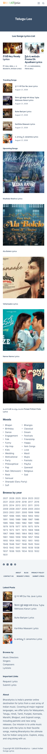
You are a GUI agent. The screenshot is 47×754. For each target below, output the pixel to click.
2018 (24, 502)
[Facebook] (4, 564)
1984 (11, 523)
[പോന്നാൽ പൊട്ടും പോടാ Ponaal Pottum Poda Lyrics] (23, 382)
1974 (36, 526)
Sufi (7, 485)
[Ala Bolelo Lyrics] (23, 225)
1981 (30, 523)
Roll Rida (9, 66)
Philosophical (11, 464)
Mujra (27, 457)
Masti (27, 453)
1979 (5, 526)
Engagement (11, 435)
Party (8, 460)
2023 (30, 498)
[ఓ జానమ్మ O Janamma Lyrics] (7, 138)
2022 (36, 498)
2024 (24, 498)
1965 (17, 533)
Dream (27, 432)
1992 (36, 516)
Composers (8, 664)
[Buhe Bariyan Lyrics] (7, 113)
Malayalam (38, 710)
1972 (11, 530)
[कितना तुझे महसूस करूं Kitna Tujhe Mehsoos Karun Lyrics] (7, 100)
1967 (5, 533)
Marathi (7, 717)
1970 (24, 530)
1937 (5, 551)
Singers (6, 661)
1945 (30, 544)
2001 (17, 512)
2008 (11, 509)
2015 (5, 505)
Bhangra (28, 425)
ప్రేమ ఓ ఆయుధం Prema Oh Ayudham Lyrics (33, 59)
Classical (28, 428)
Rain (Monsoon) (13, 471)
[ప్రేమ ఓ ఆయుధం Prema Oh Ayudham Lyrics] (34, 48)
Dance (8, 432)
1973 (5, 530)
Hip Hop (9, 446)
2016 (36, 502)
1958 (24, 537)
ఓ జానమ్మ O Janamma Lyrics (26, 137)
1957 (30, 537)
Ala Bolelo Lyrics (10, 251)
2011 (30, 505)
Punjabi (28, 714)
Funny (8, 443)
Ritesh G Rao (16, 69)
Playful (27, 464)
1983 (17, 523)
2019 (17, 502)
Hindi (13, 714)
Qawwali (28, 467)
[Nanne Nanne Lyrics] (23, 330)
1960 (11, 537)
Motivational (11, 457)
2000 (24, 512)
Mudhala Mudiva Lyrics (12, 199)
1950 (36, 540)
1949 (5, 544)
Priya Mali (29, 69)
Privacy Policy (37, 573)
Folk (7, 439)
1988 (24, 519)
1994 (24, 516)
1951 (30, 540)
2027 (5, 498)
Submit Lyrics (38, 576)
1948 (11, 544)
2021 (5, 502)
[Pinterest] (15, 564)
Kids (7, 450)
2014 (11, 505)
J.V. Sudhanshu (33, 66)
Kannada (37, 714)
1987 (30, 519)
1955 (5, 540)
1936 (11, 551)
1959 (17, 537)
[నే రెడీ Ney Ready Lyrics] (12, 48)
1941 (17, 547)
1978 (11, 526)
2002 (11, 512)
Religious (28, 471)
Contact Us (9, 576)
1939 (30, 547)
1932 (36, 551)
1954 (11, 540)
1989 (17, 519)
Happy (27, 443)
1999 (30, 512)
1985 (5, 523)
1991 (5, 519)
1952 (24, 540)
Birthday (9, 428)
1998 (36, 512)
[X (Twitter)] (8, 564)
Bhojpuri (16, 717)
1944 (36, 544)
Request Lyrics (23, 576)
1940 (24, 547)
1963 (30, 533)
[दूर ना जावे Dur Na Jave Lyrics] (7, 88)
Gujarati (30, 717)
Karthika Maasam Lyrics (25, 124)
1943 (5, 547)
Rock (7, 474)
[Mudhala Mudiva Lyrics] (23, 172)
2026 (11, 498)
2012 (24, 505)
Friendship (29, 439)
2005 (30, 509)
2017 (30, 502)
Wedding (9, 453)
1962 (36, 533)
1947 (17, 544)
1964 (24, 533)
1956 (36, 537)
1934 (24, 551)
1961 (5, 537)
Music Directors (10, 657)
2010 (36, 505)
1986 (36, 519)
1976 (24, 526)
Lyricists (7, 668)
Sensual (9, 478)
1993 (30, 516)
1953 (17, 540)
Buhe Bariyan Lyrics (23, 111)
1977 (17, 526)
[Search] (43, 3)
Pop (7, 467)
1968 (36, 530)
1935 (17, 551)
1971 (17, 530)
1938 (36, 547)
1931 (5, 554)
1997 (5, 516)
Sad (26, 474)
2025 (18, 498)
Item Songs (29, 446)
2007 (18, 509)
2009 (5, 509)
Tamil (20, 714)
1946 (24, 544)
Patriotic (28, 460)
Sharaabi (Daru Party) (16, 481)
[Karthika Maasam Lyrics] (7, 126)
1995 (17, 516)
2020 (11, 502)
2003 (5, 512)
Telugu (6, 714)
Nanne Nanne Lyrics (11, 356)
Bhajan (8, 425)
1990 (11, 519)
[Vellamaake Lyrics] (23, 277)
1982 (24, 523)
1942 (11, 547)
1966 (11, 533)
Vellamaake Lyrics (10, 304)
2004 (37, 509)
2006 (24, 509)
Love (26, 450)
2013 (17, 505)
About (18, 573)
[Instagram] (11, 564)
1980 (36, 523)
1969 (30, 530)
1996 (11, 516)
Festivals (28, 435)
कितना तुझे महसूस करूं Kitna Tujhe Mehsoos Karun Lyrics (29, 607)
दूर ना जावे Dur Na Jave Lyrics (26, 86)
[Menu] (39, 3)
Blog (26, 573)
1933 (30, 551)
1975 (30, 526)
